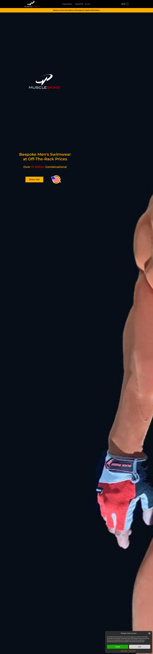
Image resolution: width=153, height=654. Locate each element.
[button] (149, 633)
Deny (139, 647)
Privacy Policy (132, 651)
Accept (117, 647)
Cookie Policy (124, 651)
